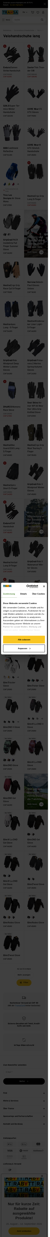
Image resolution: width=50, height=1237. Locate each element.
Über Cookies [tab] (38, 594)
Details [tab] (23, 594)
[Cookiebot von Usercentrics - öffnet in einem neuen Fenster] (28, 586)
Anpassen (22, 648)
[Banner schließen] (44, 586)
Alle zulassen (24, 639)
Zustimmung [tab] (9, 594)
